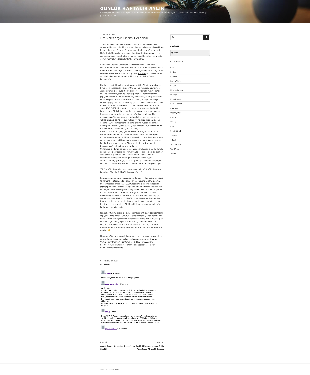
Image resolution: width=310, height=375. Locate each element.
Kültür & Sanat (176, 104)
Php (172, 126)
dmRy (114, 34)
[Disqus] (132, 299)
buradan (142, 73)
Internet (173, 95)
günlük (107, 264)
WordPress (174, 149)
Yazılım (173, 154)
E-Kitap (173, 72)
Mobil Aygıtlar (175, 113)
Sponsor (173, 135)
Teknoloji (173, 140)
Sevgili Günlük (111, 261)
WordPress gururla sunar (109, 369)
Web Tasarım (175, 144)
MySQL (173, 117)
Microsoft (174, 108)
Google (173, 86)
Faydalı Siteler (175, 81)
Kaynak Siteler (176, 99)
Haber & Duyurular (177, 90)
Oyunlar (173, 122)
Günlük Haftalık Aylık (132, 8)
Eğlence (173, 77)
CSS (172, 67)
